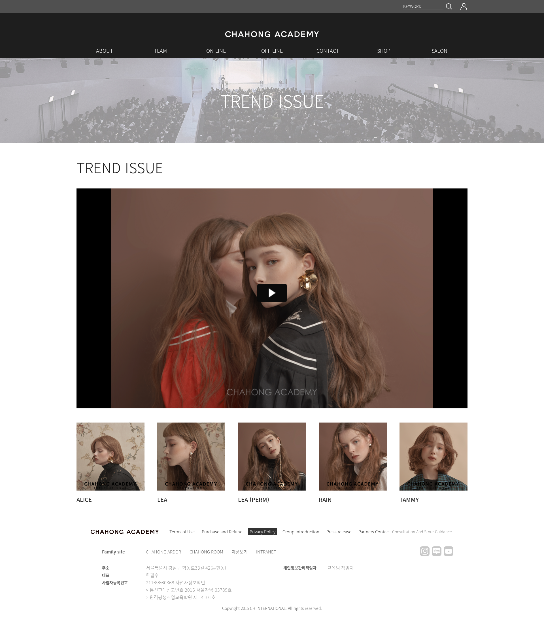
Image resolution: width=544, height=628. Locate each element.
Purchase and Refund (222, 532)
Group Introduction (300, 532)
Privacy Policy (262, 532)
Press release (338, 532)
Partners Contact (405, 532)
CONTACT (327, 50)
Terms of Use (182, 532)
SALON (439, 50)
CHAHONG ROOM (206, 552)
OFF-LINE (272, 50)
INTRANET (266, 552)
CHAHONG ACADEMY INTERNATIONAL (272, 35)
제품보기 (240, 552)
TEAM (160, 50)
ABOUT (104, 50)
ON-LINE (216, 50)
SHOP (383, 50)
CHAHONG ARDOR (163, 552)
